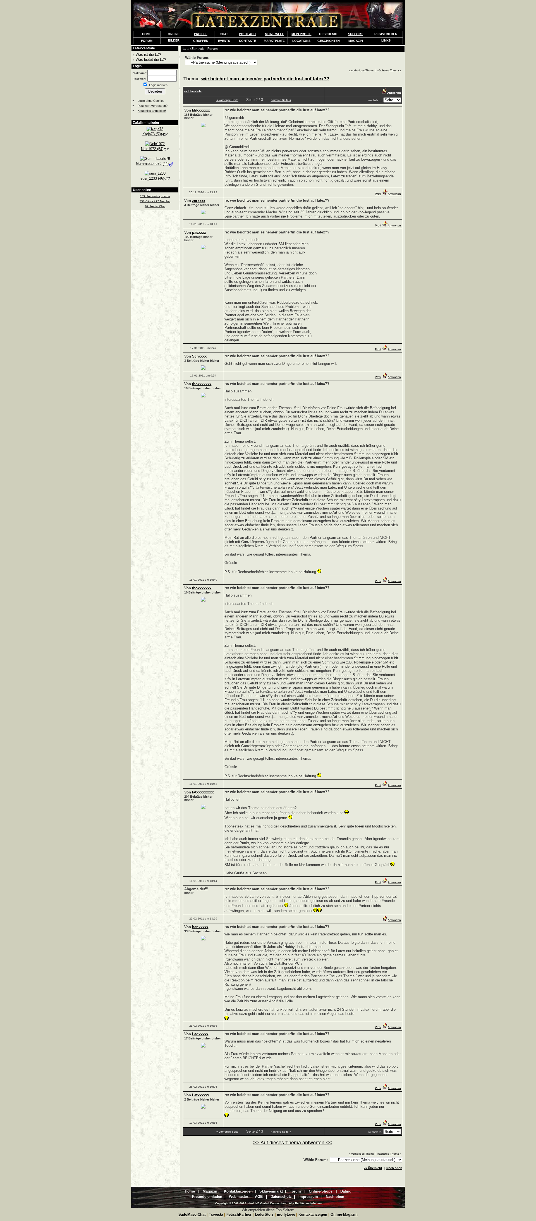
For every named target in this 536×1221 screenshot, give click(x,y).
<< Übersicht (373, 1168)
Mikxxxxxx (201, 110)
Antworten (394, 193)
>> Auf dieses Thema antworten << (292, 1142)
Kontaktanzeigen (312, 1214)
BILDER (174, 40)
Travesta (216, 1214)
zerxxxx (198, 201)
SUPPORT (355, 34)
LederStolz (264, 1214)
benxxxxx (200, 927)
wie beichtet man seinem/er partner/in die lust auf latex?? (265, 78)
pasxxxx (199, 232)
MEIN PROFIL (301, 34)
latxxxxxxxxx (203, 792)
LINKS (386, 40)
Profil (378, 193)
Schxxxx (199, 356)
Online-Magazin (344, 1214)
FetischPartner (239, 1214)
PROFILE (200, 34)
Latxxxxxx (200, 1095)
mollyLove (286, 1214)
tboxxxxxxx (201, 384)
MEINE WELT (274, 34)
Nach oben (394, 1168)
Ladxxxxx (200, 1034)
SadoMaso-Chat (191, 1214)
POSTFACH (247, 34)
